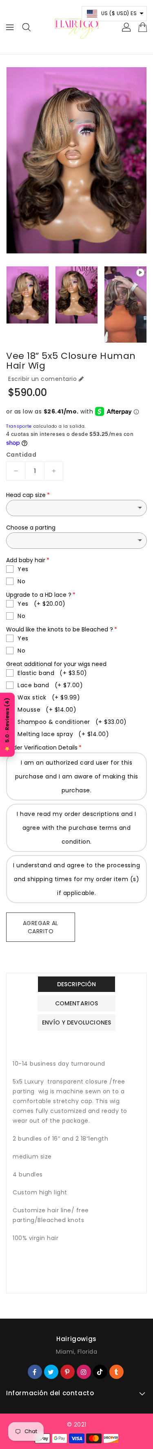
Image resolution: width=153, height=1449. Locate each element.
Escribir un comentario (42, 379)
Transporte (19, 426)
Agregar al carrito (40, 927)
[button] (114, 13)
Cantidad (21, 454)
